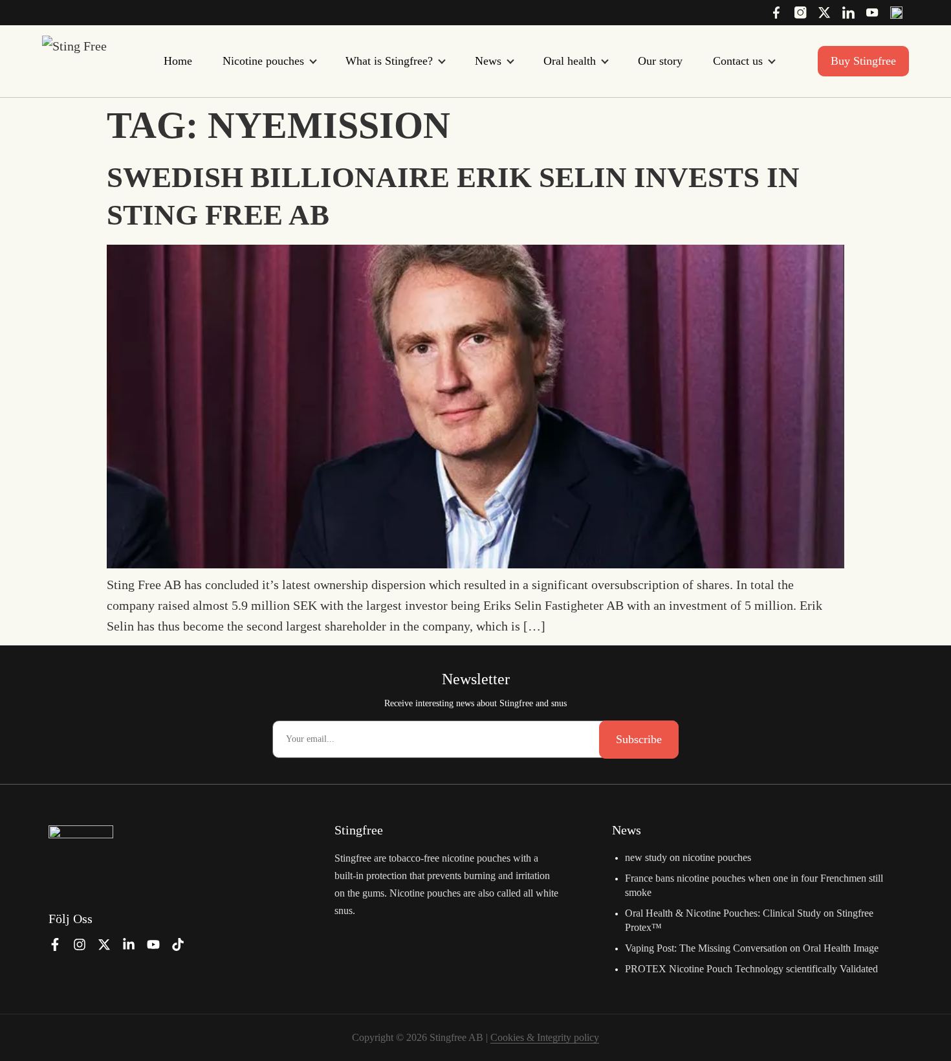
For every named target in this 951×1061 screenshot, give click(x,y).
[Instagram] (79, 944)
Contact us (738, 60)
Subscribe (639, 739)
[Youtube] (153, 944)
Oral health (569, 60)
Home (178, 60)
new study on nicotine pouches (688, 857)
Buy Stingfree (863, 60)
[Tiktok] (177, 944)
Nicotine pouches (263, 60)
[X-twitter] (104, 944)
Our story (660, 60)
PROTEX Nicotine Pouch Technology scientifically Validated (751, 968)
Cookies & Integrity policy (544, 1037)
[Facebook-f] (55, 944)
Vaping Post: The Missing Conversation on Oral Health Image (752, 948)
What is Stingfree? (389, 60)
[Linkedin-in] (128, 944)
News (488, 60)
